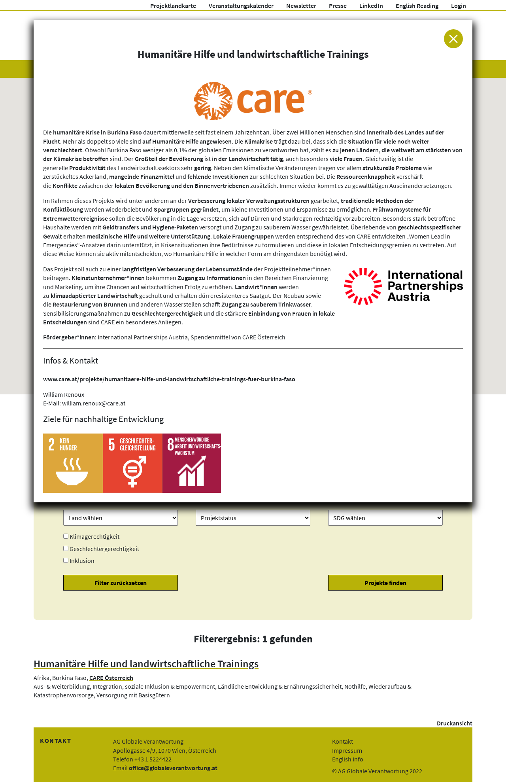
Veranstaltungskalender (241, 5)
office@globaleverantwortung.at (173, 768)
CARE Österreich (111, 678)
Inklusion (82, 560)
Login (458, 5)
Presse (338, 5)
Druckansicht (454, 723)
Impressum (347, 750)
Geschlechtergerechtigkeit (104, 549)
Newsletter (301, 5)
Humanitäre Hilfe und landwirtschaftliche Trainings (146, 663)
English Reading (417, 5)
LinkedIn (371, 5)
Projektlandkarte (173, 5)
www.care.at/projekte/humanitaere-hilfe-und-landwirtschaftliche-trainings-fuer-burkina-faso (169, 379)
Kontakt (342, 741)
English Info (347, 759)
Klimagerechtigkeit (94, 536)
